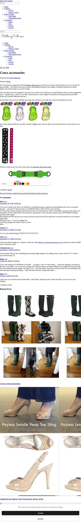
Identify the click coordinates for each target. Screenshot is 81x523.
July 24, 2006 (4, 67)
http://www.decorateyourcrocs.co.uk (51, 242)
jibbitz (34, 124)
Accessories (8, 20)
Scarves (11, 28)
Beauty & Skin (9, 14)
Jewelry (11, 26)
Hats (9, 24)
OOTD (10, 10)
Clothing (7, 9)
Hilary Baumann (14, 78)
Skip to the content (6, 1)
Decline (40, 519)
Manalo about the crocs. (34, 85)
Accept (40, 513)
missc (2, 274)
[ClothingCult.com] (12, 39)
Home (6, 7)
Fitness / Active (13, 12)
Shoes (10, 22)
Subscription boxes (14, 18)
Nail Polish (12, 16)
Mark (2, 259)
